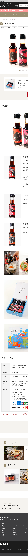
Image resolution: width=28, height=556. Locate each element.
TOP (1, 19)
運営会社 (2, 549)
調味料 (4, 19)
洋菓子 (3, 534)
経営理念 (9, 549)
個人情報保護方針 (18, 549)
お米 (3, 525)
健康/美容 (25, 536)
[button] (19, 70)
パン (14, 536)
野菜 (3, 532)
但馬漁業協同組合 (10, 23)
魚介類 (3, 528)
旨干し (14, 27)
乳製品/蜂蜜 (15, 534)
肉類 (3, 530)
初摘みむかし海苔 (5, 27)
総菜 (24, 526)
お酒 (14, 528)
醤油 (7, 19)
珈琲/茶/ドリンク (16, 530)
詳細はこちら (20, 367)
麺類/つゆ (15, 525)
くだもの (4, 526)
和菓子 (3, 536)
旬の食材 (25, 528)
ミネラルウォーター (17, 526)
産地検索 (25, 532)
